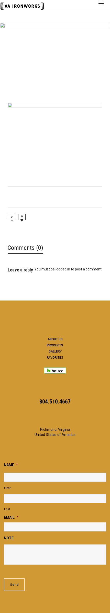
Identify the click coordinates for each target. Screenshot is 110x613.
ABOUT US (55, 339)
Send (14, 584)
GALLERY (55, 351)
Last (7, 509)
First (7, 488)
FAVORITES (55, 357)
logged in (63, 269)
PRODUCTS (55, 345)
